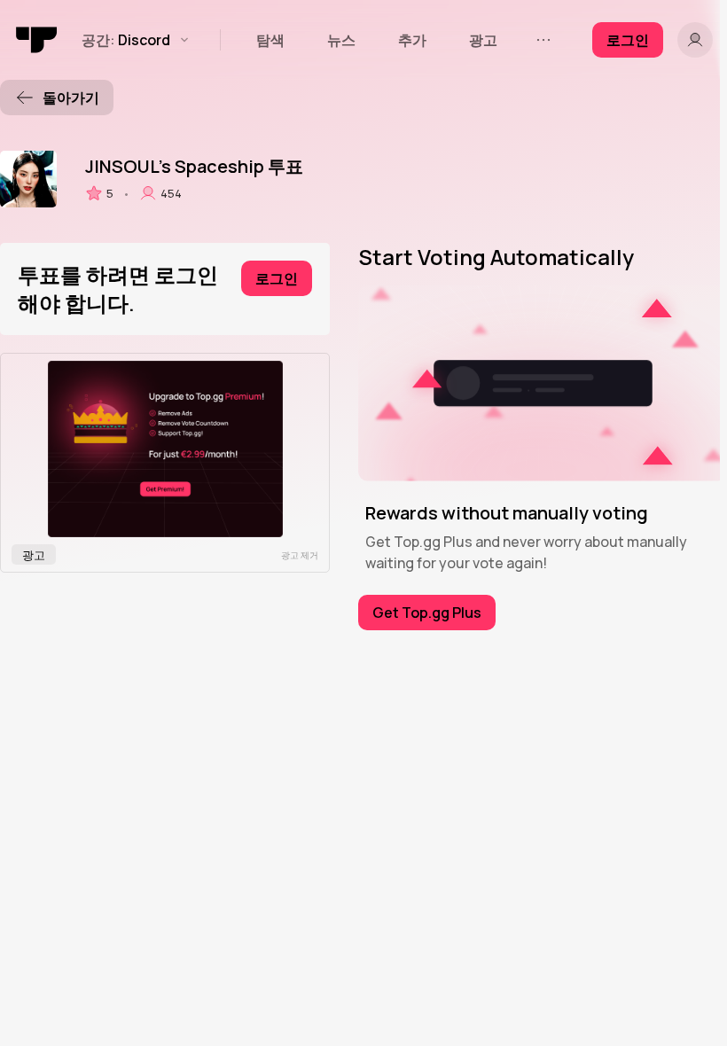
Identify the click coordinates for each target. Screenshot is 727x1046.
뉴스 (341, 40)
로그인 (276, 278)
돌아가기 (71, 97)
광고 (483, 40)
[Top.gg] (37, 40)
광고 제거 (299, 555)
